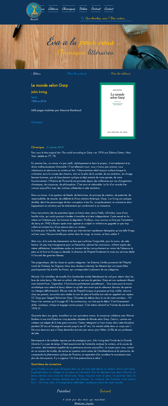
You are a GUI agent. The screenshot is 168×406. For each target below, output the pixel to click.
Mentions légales (84, 403)
